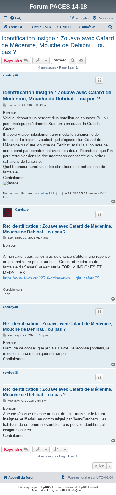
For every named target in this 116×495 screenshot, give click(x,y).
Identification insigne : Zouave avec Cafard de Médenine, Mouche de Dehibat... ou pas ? (57, 45)
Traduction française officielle (51, 490)
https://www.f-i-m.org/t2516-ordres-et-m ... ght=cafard (48, 278)
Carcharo (22, 209)
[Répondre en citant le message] (99, 80)
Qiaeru (79, 490)
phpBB (44, 487)
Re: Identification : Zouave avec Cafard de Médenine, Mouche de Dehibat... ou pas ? (57, 229)
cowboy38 (10, 75)
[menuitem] (16, 18)
